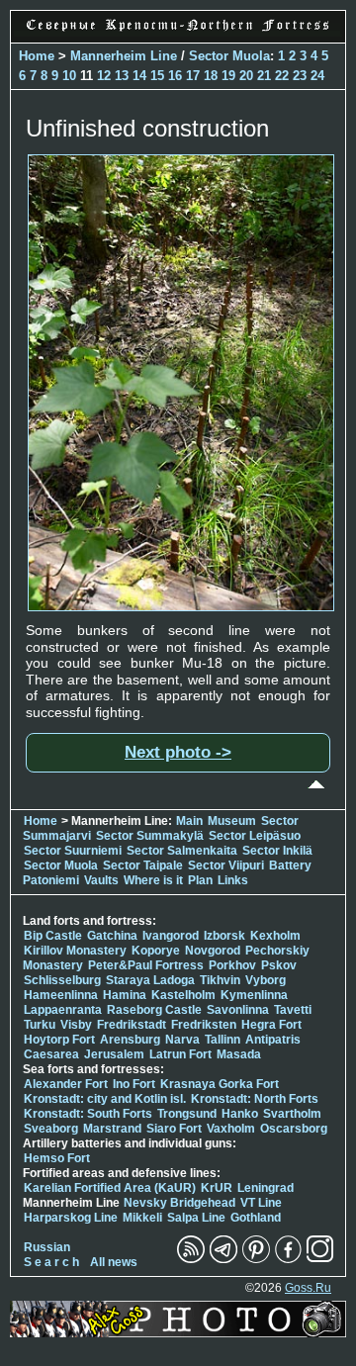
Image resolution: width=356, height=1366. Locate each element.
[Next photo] (181, 606)
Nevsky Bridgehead (179, 1203)
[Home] (178, 32)
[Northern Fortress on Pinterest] (256, 1259)
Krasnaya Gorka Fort (219, 1084)
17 (193, 75)
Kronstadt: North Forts (254, 1099)
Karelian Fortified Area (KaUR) (110, 1188)
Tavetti (293, 1010)
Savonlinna (238, 1010)
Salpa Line (196, 1218)
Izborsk (224, 936)
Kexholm (275, 936)
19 (228, 75)
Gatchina (112, 936)
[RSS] (191, 1259)
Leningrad (265, 1188)
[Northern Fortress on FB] (288, 1259)
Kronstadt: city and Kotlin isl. (105, 1099)
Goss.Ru (308, 1288)
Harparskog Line (71, 1218)
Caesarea (51, 1054)
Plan (200, 880)
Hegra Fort (271, 1025)
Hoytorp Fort (59, 1040)
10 (69, 75)
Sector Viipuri (226, 865)
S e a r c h (51, 1262)
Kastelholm (183, 995)
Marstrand (112, 1129)
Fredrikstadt (131, 1025)
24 (317, 75)
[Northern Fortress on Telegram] (223, 1259)
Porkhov (232, 965)
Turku (39, 1025)
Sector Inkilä (277, 851)
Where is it (153, 880)
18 (211, 75)
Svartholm (292, 1114)
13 (122, 75)
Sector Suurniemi (73, 851)
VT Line (261, 1203)
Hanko (240, 1114)
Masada (239, 1054)
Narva (182, 1040)
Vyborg (265, 980)
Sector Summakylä (150, 836)
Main (189, 821)
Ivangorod (170, 936)
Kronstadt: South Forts (88, 1114)
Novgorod (212, 950)
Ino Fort (134, 1084)
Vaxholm (231, 1129)
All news (113, 1262)
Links (233, 880)
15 (157, 75)
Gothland (255, 1218)
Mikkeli (142, 1218)
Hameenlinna (61, 995)
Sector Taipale (143, 865)
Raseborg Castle (154, 1010)
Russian (47, 1247)
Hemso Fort (57, 1158)
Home (36, 55)
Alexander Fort (66, 1084)
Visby (76, 1025)
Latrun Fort (180, 1054)
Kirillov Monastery (75, 950)
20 (246, 75)
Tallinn (222, 1040)
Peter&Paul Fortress (146, 965)
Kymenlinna (254, 995)
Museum (232, 821)
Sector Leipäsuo (255, 836)
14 (139, 75)
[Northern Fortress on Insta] (320, 1259)
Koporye (156, 950)
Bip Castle (53, 936)
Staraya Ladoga (150, 980)
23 (300, 75)
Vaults (101, 880)
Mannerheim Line (123, 55)
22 (282, 75)
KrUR (216, 1188)
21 (264, 75)
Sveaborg (51, 1129)
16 (175, 75)
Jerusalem (114, 1054)
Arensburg (130, 1040)
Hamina (124, 995)
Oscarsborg (293, 1129)
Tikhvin (220, 980)
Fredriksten (203, 1025)
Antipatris (273, 1040)
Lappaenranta (63, 1010)
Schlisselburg (62, 980)
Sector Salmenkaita (182, 851)
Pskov (279, 965)
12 (104, 75)
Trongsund (187, 1114)
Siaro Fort (174, 1129)
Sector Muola (229, 55)
